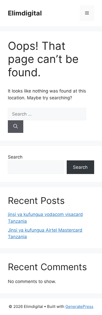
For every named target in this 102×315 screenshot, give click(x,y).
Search (15, 157)
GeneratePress (79, 306)
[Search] (15, 126)
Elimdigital (25, 13)
